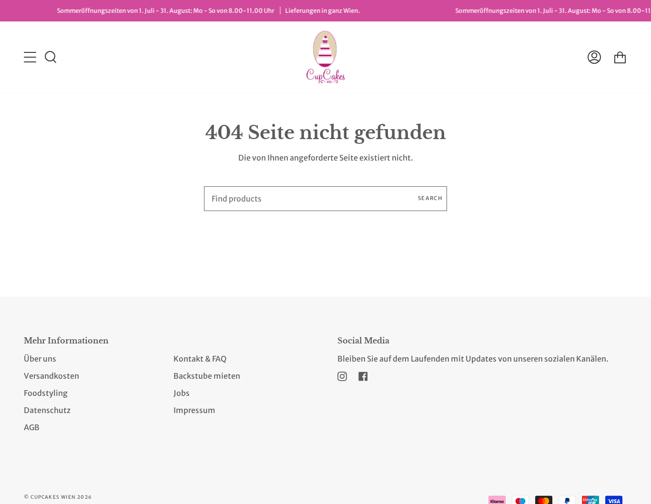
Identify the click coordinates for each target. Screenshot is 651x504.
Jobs (181, 393)
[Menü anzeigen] (31, 57)
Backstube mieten (206, 376)
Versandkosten (51, 376)
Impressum (194, 410)
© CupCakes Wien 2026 (58, 497)
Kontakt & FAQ (199, 358)
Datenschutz (47, 410)
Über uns (40, 358)
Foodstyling (46, 393)
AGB (32, 427)
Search (430, 198)
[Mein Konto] (594, 57)
